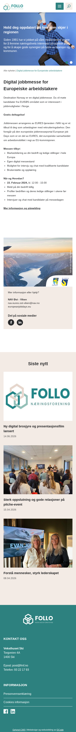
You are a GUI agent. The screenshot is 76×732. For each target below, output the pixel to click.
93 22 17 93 (21, 669)
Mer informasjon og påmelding (22, 208)
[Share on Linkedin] (20, 324)
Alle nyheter (9, 70)
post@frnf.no (20, 665)
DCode (60, 730)
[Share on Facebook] (11, 324)
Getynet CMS (19, 730)
